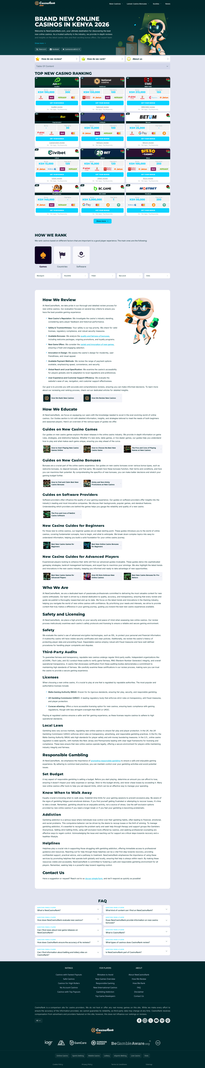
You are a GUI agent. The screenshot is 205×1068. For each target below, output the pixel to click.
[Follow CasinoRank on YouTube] (156, 1020)
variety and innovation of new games (97, 344)
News (167, 4)
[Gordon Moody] (99, 1042)
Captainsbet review (57, 143)
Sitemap (149, 1064)
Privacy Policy (87, 1064)
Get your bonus (57, 103)
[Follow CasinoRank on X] (150, 1020)
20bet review (102, 178)
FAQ (139, 987)
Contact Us (139, 996)
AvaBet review (56, 107)
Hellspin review (102, 143)
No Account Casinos (69, 987)
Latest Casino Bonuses (137, 4)
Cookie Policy (58, 1064)
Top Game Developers (105, 996)
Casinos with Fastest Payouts (69, 974)
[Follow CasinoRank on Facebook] (139, 1020)
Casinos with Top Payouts (68, 992)
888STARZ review (148, 107)
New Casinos (115, 4)
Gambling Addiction (105, 992)
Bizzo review (148, 178)
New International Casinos (105, 987)
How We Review (139, 979)
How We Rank (139, 983)
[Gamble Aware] (131, 1042)
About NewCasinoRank (139, 974)
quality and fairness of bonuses (95, 336)
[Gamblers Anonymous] (61, 1042)
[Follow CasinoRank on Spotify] (162, 1020)
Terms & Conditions (119, 1064)
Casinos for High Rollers (69, 983)
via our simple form (93, 878)
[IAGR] (49, 1042)
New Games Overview (105, 979)
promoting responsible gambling (105, 760)
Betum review (148, 143)
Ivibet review (57, 178)
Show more (101, 221)
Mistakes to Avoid (105, 974)
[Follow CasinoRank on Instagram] (145, 1020)
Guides (156, 4)
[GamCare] (78, 1042)
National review (102, 107)
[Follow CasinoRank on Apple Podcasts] (167, 1020)
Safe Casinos (69, 979)
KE (37, 1020)
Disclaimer (139, 992)
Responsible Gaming (105, 983)
